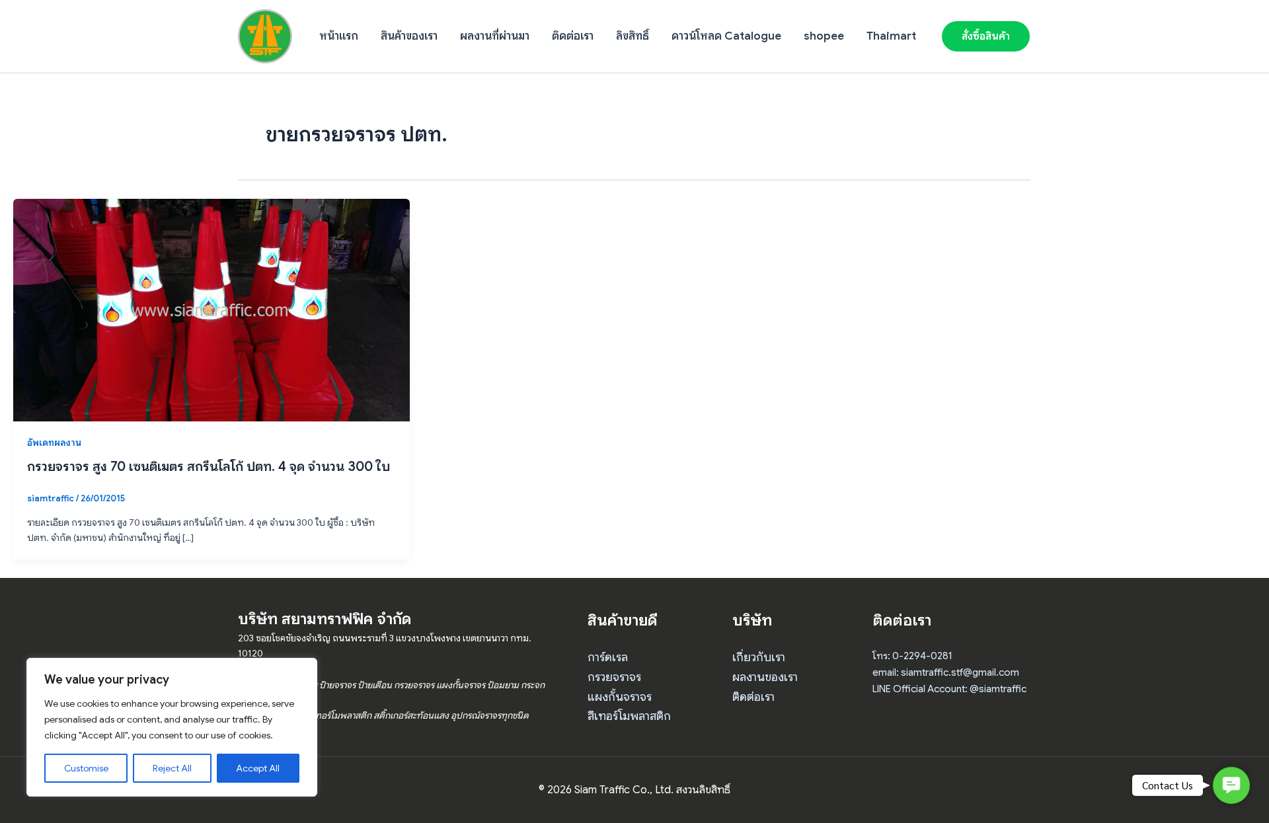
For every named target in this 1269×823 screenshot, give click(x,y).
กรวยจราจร (614, 677)
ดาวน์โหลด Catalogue (726, 36)
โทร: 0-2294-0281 (912, 656)
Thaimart (891, 36)
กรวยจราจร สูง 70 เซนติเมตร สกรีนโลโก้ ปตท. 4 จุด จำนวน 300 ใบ (208, 466)
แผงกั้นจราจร (620, 697)
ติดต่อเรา (573, 36)
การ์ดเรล (608, 657)
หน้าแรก (338, 36)
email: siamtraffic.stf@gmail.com (945, 672)
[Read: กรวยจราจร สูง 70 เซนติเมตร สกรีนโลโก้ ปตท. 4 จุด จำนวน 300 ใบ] (211, 309)
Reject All (172, 768)
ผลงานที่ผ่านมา (494, 36)
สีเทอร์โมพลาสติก (629, 716)
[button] (986, 36)
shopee (824, 36)
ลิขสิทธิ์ (632, 36)
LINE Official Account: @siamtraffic (949, 689)
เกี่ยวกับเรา (758, 657)
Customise (86, 768)
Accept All (258, 768)
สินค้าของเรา (409, 36)
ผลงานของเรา (765, 677)
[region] (171, 727)
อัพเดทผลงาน (54, 442)
